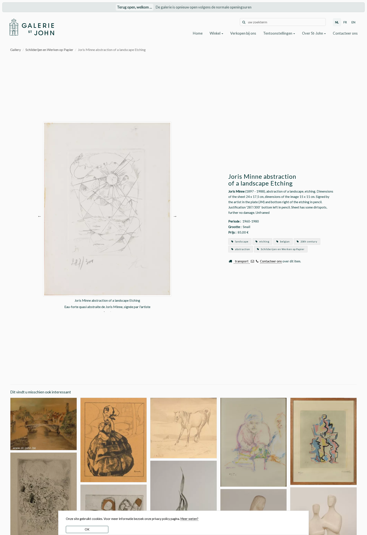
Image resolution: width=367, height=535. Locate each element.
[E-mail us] (252, 261)
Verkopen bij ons (243, 33)
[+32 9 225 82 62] (257, 261)
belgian (284, 241)
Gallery (15, 50)
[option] (107, 215)
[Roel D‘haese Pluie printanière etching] (43, 502)
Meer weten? (189, 519)
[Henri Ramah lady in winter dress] (113, 439)
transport (241, 261)
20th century (308, 241)
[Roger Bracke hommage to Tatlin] (183, 510)
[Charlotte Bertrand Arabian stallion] (183, 427)
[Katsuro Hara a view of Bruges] (43, 423)
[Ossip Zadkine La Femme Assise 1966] (323, 441)
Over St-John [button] (313, 33)
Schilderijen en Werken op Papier (49, 50)
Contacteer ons (345, 33)
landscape (241, 241)
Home (198, 33)
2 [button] (111, 312)
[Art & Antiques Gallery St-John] (31, 27)
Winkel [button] (215, 33)
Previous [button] (39, 215)
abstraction (242, 249)
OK (87, 529)
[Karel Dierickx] (253, 442)
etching (264, 241)
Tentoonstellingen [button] (278, 33)
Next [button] (175, 215)
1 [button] (104, 312)
